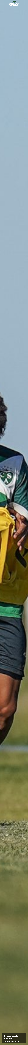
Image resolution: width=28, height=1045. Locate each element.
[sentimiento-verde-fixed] (14, 3)
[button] (1, 3)
